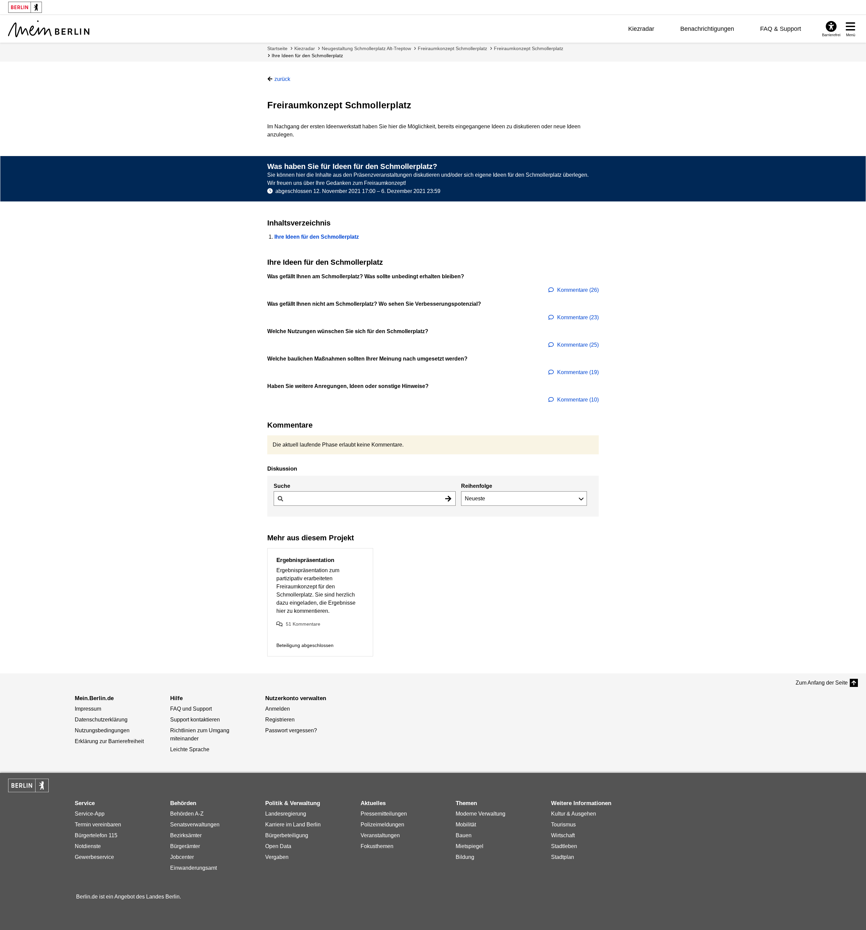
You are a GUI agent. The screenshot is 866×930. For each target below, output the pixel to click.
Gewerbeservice (94, 857)
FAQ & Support (780, 28)
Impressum (88, 709)
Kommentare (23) (577, 317)
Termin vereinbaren (98, 824)
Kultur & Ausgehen (573, 814)
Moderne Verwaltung (480, 814)
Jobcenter (182, 857)
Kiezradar (641, 28)
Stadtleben (564, 846)
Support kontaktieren (195, 719)
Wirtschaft (563, 835)
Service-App (90, 814)
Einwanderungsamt (193, 868)
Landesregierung (285, 814)
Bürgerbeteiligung (286, 835)
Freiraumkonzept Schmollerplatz (452, 48)
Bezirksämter (186, 835)
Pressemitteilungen (384, 814)
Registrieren (280, 719)
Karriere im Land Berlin (293, 824)
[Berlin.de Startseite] (28, 785)
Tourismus (563, 824)
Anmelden (277, 709)
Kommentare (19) (577, 372)
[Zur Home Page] (48, 28)
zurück (282, 79)
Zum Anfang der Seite (822, 683)
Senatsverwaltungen (195, 824)
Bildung (465, 857)
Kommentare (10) (577, 400)
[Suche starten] (448, 498)
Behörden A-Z (187, 814)
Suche (282, 486)
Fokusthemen (377, 846)
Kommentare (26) (577, 290)
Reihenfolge (476, 486)
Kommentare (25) (577, 345)
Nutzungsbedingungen (102, 730)
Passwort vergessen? (291, 730)
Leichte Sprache (189, 749)
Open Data (278, 846)
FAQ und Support (191, 709)
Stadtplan (562, 857)
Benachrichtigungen (707, 28)
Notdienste (88, 846)
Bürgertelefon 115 (96, 835)
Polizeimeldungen (382, 824)
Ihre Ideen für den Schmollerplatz (307, 55)
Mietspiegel (469, 846)
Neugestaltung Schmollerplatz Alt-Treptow (366, 48)
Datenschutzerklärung (101, 719)
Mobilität (466, 824)
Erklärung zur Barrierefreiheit (109, 741)
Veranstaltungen (380, 835)
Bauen (464, 835)
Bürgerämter (185, 846)
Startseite (277, 48)
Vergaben (277, 857)
